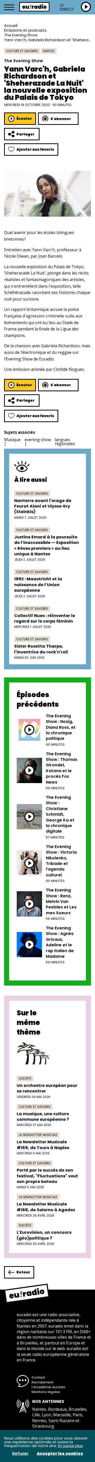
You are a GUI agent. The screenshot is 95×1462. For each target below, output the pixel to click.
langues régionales (65, 441)
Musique (12, 439)
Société (25, 1078)
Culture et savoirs (22, 51)
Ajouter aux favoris (35, 149)
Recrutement (42, 1382)
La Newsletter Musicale (38, 1135)
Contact (38, 1377)
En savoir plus (70, 1446)
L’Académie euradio (48, 1387)
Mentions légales (46, 1391)
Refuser (20, 1454)
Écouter (24, 118)
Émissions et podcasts (25, 30)
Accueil (10, 25)
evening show (38, 439)
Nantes (48, 51)
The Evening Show (20, 35)
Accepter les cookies (60, 1454)
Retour (23, 1272)
